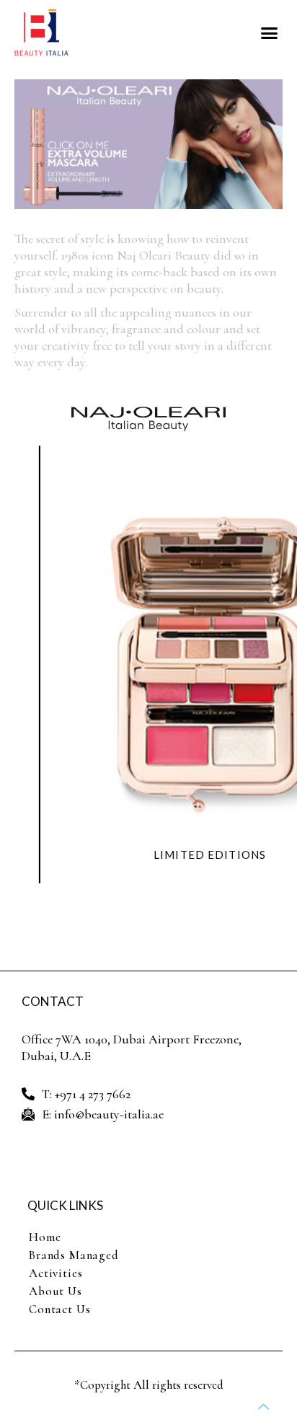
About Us (55, 1291)
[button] (269, 32)
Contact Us (60, 1309)
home (45, 1237)
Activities (56, 1273)
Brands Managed (74, 1255)
